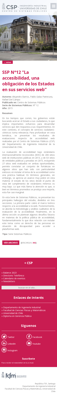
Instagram (12, 350)
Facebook (37, 336)
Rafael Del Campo (11, 99)
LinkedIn (11, 343)
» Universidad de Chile (12, 313)
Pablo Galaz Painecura (41, 96)
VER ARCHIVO (11, 242)
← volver (7, 62)
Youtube (36, 343)
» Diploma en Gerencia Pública (16, 316)
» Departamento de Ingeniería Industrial (21, 307)
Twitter (10, 336)
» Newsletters (8, 281)
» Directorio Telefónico (13, 275)
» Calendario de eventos (13, 278)
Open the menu (53, 6)
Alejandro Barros (20, 96)
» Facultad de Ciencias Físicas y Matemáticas (24, 310)
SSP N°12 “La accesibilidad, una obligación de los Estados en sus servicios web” (28, 80)
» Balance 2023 (9, 272)
